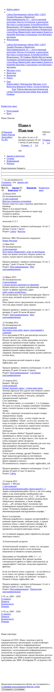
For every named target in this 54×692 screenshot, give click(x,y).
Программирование (16, 19)
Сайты (10, 14)
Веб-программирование (18, 268)
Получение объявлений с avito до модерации (23, 252)
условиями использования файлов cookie (20, 686)
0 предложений (9, 385)
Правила (5, 601)
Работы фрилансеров (27, 89)
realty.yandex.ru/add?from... (14, 292)
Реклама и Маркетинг (24, 17)
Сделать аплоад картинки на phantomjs (20, 284)
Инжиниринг (13, 27)
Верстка (21, 231)
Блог (14, 89)
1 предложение (9, 486)
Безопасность (7, 604)
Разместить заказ (9, 106)
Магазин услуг (14, 70)
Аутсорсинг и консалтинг (36, 22)
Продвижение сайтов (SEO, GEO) (29, 14)
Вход (9, 113)
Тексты (20, 22)
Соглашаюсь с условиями (13, 689)
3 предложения (9, 282)
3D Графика (26, 27)
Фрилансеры (13, 39)
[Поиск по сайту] (9, 101)
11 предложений (10, 199)
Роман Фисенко (9, 240)
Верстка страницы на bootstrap (16, 201)
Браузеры (20, 34)
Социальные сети (34, 34)
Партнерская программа (24, 91)
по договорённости (13, 180)
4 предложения (9, 249)
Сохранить (6, 182)
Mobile (35, 27)
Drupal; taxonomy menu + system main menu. (22, 388)
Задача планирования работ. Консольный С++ (24, 489)
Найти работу (13, 9)
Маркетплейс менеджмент (31, 32)
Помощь (11, 94)
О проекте (6, 599)
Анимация (12, 29)
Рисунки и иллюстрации (19, 24)
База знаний (42, 91)
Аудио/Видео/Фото (40, 24)
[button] (7, 12)
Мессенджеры (45, 27)
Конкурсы (11, 73)
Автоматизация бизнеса (28, 29)
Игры (15, 32)
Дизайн (10, 17)
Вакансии (11, 75)
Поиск (10, 78)
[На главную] (3, 4)
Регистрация (13, 111)
